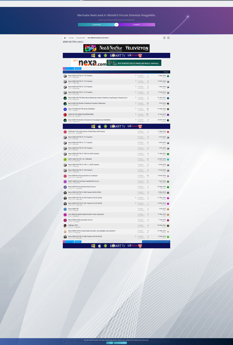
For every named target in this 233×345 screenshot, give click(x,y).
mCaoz (164, 238)
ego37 (164, 105)
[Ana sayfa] (65, 38)
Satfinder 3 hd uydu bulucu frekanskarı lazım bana (86, 131)
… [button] (70, 68)
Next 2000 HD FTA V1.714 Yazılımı (80, 87)
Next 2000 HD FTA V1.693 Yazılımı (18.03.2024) (85, 198)
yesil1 (164, 155)
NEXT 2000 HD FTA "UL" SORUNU (80, 159)
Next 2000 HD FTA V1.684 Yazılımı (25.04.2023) (85, 236)
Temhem (70, 221)
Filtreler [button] (166, 72)
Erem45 (70, 210)
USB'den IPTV (73, 225)
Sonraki (77, 68)
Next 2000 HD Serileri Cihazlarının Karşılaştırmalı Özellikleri (89, 120)
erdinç (69, 110)
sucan (164, 77)
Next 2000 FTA (73, 209)
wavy (164, 177)
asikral (70, 216)
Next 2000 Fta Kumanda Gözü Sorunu (82, 187)
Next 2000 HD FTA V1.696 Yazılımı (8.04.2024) (84, 192)
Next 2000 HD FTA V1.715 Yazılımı (80, 81)
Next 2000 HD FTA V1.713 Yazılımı (80, 92)
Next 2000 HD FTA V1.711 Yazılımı (80, 142)
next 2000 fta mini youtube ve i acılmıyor (83, 176)
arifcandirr (71, 161)
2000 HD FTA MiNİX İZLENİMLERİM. (81, 114)
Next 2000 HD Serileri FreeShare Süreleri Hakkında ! (87, 103)
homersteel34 (162, 99)
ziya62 (164, 210)
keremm (164, 199)
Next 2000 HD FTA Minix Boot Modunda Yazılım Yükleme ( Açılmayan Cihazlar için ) (97, 98)
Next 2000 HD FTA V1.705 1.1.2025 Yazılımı (83, 164)
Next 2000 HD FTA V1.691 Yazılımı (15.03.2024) (85, 203)
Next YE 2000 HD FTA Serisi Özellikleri (81, 109)
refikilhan (70, 232)
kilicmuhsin (163, 188)
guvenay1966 (71, 133)
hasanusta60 (162, 160)
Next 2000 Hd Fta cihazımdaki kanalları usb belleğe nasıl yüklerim (91, 231)
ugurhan (164, 116)
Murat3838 (163, 182)
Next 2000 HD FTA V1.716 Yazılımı (80, 76)
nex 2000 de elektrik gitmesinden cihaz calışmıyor (86, 214)
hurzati (164, 227)
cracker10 (70, 227)
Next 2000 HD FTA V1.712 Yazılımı (80, 137)
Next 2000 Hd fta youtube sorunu (80, 220)
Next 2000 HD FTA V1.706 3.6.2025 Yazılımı (83, 153)
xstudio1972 (71, 188)
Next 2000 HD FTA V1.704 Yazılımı (80, 170)
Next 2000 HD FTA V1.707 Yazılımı (80, 148)
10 (73, 68)
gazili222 (70, 183)
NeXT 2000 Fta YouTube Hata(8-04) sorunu (83, 181)
